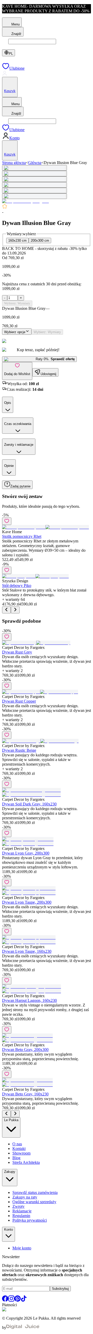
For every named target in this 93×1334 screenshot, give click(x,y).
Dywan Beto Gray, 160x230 (25, 1094)
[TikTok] (24, 1300)
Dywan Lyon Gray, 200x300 (25, 853)
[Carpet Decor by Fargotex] (25, 201)
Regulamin (21, 1215)
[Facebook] (5, 1300)
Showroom (21, 1153)
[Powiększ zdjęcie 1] (34, 168)
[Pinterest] (17, 1300)
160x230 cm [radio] (17, 240)
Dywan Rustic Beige (19, 750)
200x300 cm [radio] (40, 240)
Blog (16, 1158)
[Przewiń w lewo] (6, 609)
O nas (17, 1144)
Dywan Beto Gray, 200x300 (25, 1049)
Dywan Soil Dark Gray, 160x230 (29, 804)
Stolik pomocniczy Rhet (21, 536)
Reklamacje (22, 1211)
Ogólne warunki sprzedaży (34, 1202)
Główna (34, 162)
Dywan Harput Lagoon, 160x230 (29, 1000)
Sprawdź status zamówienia (35, 1192)
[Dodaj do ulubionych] (6, 521)
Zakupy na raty (24, 1197)
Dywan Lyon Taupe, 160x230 (26, 951)
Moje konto (21, 1248)
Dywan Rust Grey (17, 652)
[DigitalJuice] (22, 1327)
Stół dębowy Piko (16, 585)
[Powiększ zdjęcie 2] (34, 173)
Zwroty (18, 1206)
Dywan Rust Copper (19, 701)
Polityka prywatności (29, 1220)
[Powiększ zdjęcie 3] (34, 179)
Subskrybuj (60, 1289)
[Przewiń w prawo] (15, 609)
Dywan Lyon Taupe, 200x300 (26, 902)
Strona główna (14, 162)
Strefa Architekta (26, 1162)
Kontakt (19, 1148)
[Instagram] (11, 1300)
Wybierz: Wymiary (17, 303)
